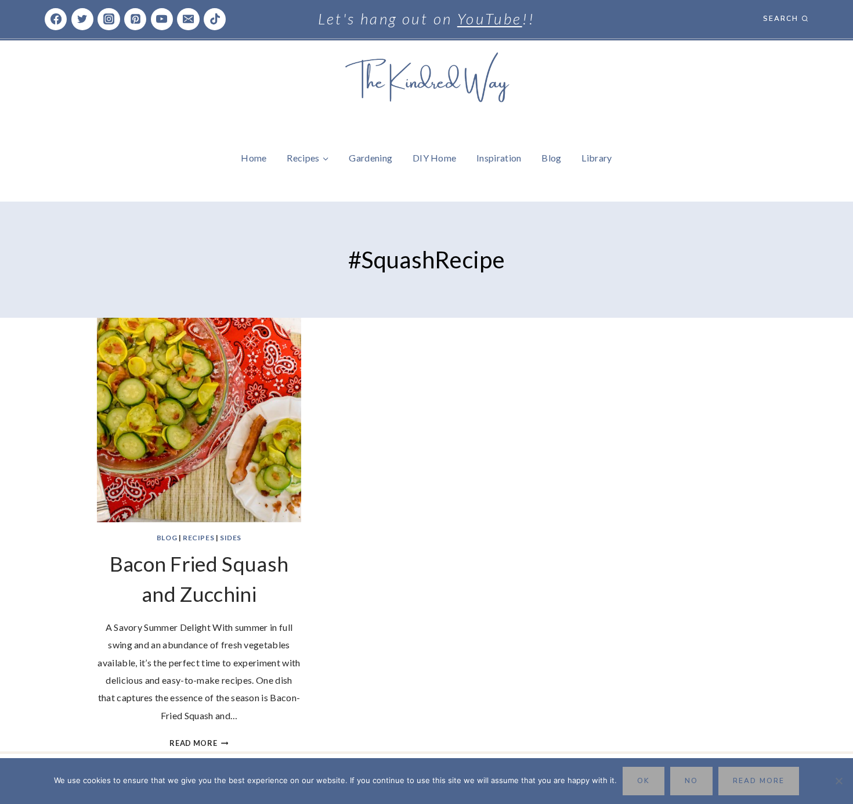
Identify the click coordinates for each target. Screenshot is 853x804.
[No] (838, 781)
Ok (643, 780)
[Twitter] (82, 19)
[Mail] (188, 19)
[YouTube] (162, 19)
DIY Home (435, 157)
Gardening (370, 157)
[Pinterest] (135, 19)
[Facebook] (56, 19)
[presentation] (199, 420)
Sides (230, 537)
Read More (198, 743)
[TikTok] (215, 19)
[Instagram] (108, 19)
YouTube (489, 18)
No (691, 780)
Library (596, 157)
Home (253, 157)
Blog (551, 157)
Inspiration (499, 157)
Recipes (198, 537)
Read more (759, 780)
